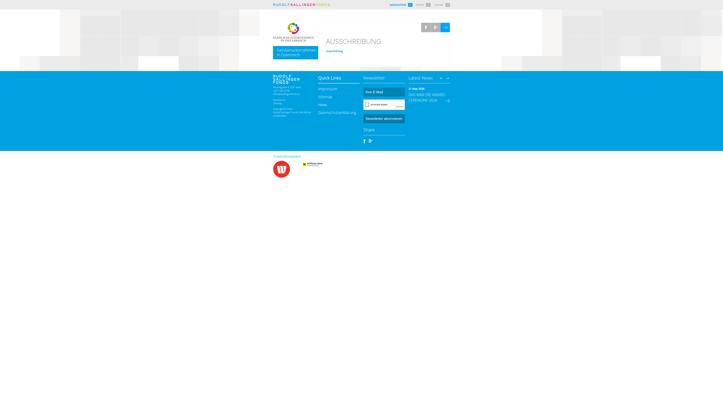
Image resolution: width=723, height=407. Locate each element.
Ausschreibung (353, 41)
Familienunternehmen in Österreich (296, 52)
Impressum (279, 100)
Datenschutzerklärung (337, 112)
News (322, 104)
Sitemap (277, 103)
